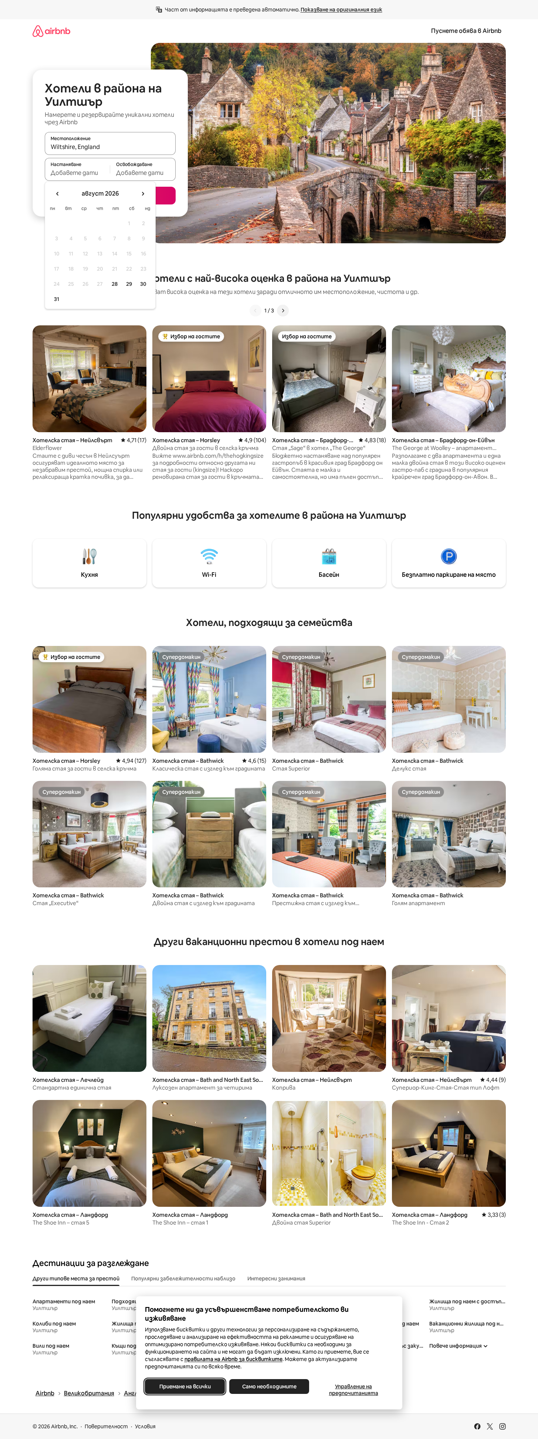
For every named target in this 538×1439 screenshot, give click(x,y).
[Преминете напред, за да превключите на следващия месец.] (143, 194)
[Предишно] (255, 310)
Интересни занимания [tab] (276, 1278)
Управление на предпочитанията (353, 1389)
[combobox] (110, 146)
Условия (145, 1426)
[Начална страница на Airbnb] (51, 31)
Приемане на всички (184, 1386)
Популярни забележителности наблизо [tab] (183, 1278)
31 (56, 299)
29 (129, 284)
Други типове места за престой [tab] (76, 1278)
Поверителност (106, 1426)
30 (143, 284)
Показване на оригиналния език (341, 9)
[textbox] (77, 172)
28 (115, 284)
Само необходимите (269, 1386)
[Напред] (283, 310)
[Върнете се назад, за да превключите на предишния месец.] (57, 194)
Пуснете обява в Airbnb (466, 31)
